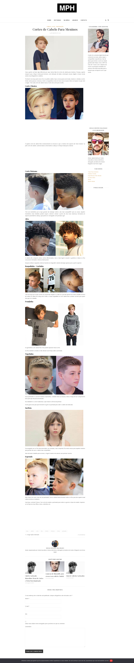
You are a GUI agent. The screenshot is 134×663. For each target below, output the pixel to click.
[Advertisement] (55, 131)
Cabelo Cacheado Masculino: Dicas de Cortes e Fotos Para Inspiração (34, 578)
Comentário (28, 626)
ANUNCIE (75, 20)
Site (26, 614)
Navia (89, 179)
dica (53, 26)
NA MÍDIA (67, 20)
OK (111, 660)
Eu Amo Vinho (91, 177)
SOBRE (49, 20)
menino (46, 531)
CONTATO (84, 20)
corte (37, 531)
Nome (27, 598)
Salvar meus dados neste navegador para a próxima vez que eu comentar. (45, 623)
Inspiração (60, 26)
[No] (132, 660)
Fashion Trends (92, 173)
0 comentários (81, 534)
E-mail (27, 606)
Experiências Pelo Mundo (94, 175)
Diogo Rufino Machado (33, 534)
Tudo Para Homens (93, 172)
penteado (64, 531)
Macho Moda (91, 181)
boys (27, 531)
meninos (53, 531)
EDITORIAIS (57, 20)
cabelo (49, 26)
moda (58, 531)
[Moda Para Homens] (67, 7)
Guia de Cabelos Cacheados (75, 576)
